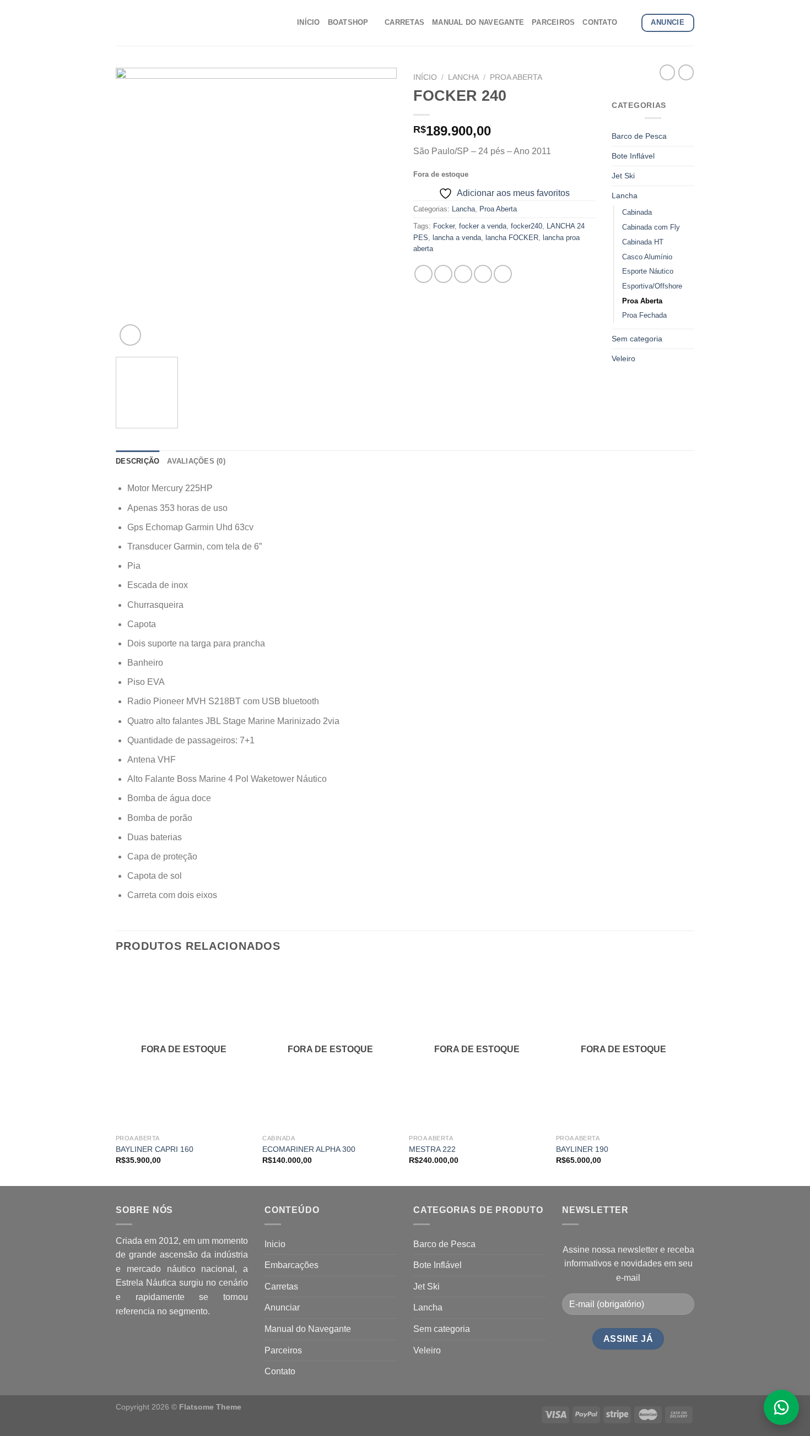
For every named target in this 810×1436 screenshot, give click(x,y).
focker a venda (482, 226)
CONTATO (599, 22)
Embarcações (291, 1265)
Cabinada (637, 212)
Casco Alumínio (647, 257)
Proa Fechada (644, 315)
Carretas (281, 1286)
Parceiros (283, 1350)
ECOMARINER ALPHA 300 (308, 1149)
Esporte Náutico (647, 271)
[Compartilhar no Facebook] (423, 274)
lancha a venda (457, 237)
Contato (279, 1371)
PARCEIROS (553, 22)
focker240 (526, 226)
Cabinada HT (642, 242)
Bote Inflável (633, 155)
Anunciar (282, 1307)
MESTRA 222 (432, 1149)
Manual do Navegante (307, 1329)
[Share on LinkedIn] (503, 274)
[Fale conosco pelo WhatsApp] (781, 1407)
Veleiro (623, 358)
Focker (444, 226)
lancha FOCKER (511, 237)
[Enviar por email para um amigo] (463, 274)
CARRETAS (404, 22)
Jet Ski (623, 175)
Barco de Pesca (639, 136)
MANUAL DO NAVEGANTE (478, 22)
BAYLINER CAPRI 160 (154, 1149)
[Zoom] (130, 335)
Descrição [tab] (137, 461)
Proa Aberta (516, 77)
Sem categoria (637, 338)
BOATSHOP (348, 22)
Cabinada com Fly (651, 227)
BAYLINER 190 (582, 1149)
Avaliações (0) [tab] (196, 461)
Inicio (274, 1244)
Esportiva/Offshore (652, 286)
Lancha (463, 77)
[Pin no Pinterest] (483, 274)
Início (425, 77)
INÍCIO (308, 22)
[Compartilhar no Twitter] (443, 274)
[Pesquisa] (629, 22)
